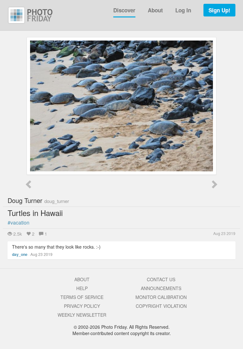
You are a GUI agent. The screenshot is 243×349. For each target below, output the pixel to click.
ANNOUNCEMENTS (161, 288)
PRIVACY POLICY (82, 306)
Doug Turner (38, 200)
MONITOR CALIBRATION (161, 297)
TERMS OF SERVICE (81, 297)
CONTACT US (161, 279)
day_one (20, 254)
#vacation (18, 222)
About (155, 10)
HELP (82, 288)
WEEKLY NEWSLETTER (82, 315)
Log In (183, 10)
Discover (124, 10)
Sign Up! (219, 10)
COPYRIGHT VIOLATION (161, 306)
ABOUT (82, 279)
